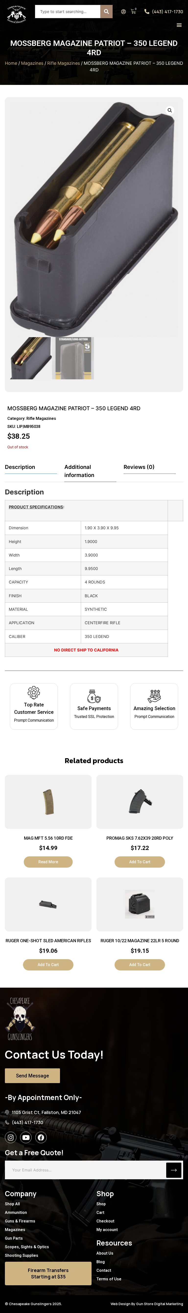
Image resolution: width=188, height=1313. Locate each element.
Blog (100, 1262)
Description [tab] (20, 467)
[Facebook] (41, 1137)
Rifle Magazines (63, 63)
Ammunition (16, 1212)
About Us (104, 1253)
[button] (179, 25)
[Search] (106, 11)
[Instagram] (10, 1137)
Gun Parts (14, 1238)
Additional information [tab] (79, 471)
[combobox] (67, 11)
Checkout (105, 1221)
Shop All (12, 1204)
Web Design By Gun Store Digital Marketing (147, 1303)
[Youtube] (26, 1137)
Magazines (32, 63)
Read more (48, 862)
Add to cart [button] (139, 862)
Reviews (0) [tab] (139, 467)
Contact (103, 1270)
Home (11, 63)
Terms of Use (108, 1279)
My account (107, 1229)
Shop (101, 1204)
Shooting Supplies (21, 1255)
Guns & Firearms (20, 1221)
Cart (100, 1212)
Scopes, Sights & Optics (27, 1247)
